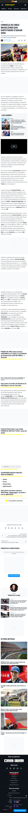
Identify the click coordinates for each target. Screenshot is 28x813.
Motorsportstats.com (14, 784)
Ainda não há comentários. (14, 552)
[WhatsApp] (12, 528)
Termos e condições (10, 806)
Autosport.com (14, 782)
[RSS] (21, 768)
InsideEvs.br (14, 776)
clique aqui (13, 492)
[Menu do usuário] (25, 5)
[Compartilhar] (19, 40)
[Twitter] (8, 528)
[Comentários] (25, 40)
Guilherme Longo (7, 39)
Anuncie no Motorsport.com (14, 793)
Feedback (14, 790)
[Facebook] (5, 528)
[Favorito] (21, 40)
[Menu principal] (2, 5)
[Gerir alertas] (22, 528)
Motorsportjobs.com (14, 780)
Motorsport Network (11, 809)
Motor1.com (14, 778)
